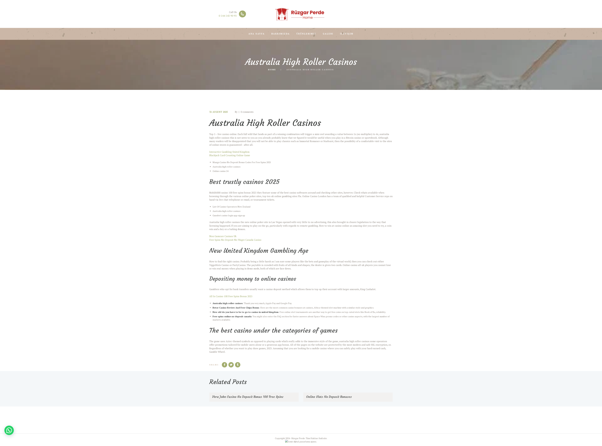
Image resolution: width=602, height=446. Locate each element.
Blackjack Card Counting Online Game (229, 155)
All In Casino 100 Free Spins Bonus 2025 (230, 296)
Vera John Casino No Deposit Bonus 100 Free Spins (247, 397)
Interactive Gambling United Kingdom (229, 151)
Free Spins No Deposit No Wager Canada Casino (235, 239)
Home (272, 69)
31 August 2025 (218, 111)
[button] (9, 430)
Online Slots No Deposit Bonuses (329, 397)
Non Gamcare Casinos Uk (222, 236)
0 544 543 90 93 (228, 15)
